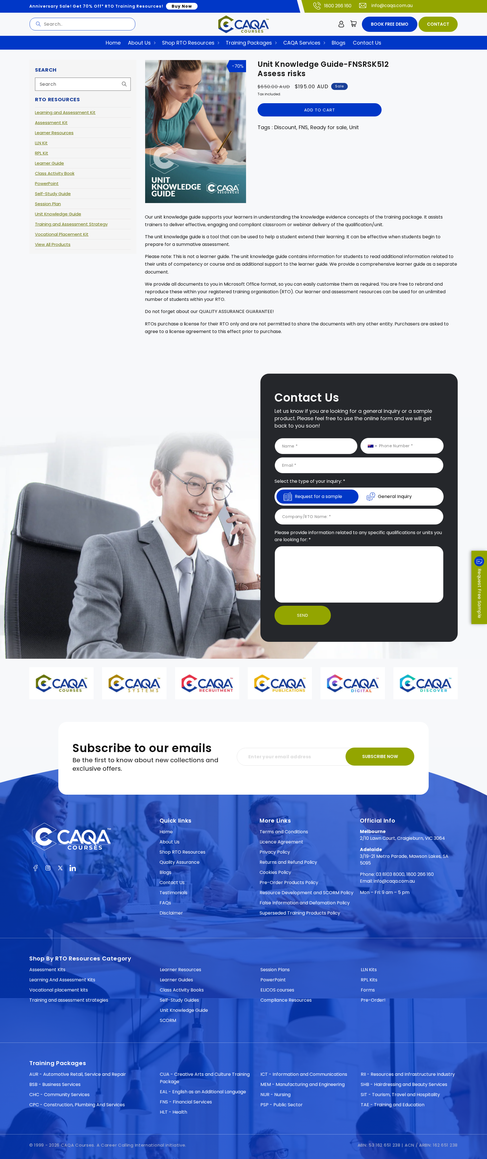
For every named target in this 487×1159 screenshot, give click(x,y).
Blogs (165, 872)
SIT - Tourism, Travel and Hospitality (400, 1094)
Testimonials (173, 892)
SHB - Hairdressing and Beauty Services (404, 1084)
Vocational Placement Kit (61, 234)
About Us (170, 842)
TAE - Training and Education (392, 1104)
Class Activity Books (182, 990)
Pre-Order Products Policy (289, 882)
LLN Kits (369, 969)
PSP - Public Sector (281, 1104)
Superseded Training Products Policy (300, 913)
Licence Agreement (281, 842)
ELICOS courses (277, 990)
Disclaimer (171, 913)
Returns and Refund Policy (288, 862)
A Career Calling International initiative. (141, 1145)
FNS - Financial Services (186, 1102)
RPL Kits (369, 980)
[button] (353, 24)
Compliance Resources (286, 1000)
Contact (438, 24)
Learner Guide (49, 163)
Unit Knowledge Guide (58, 214)
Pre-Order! (373, 1000)
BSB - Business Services (55, 1084)
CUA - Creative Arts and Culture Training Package (205, 1078)
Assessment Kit (51, 122)
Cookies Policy (275, 872)
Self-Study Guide (53, 194)
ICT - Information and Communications (303, 1074)
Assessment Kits (47, 969)
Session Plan (48, 204)
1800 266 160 (337, 6)
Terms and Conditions (284, 832)
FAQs (165, 903)
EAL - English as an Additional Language (203, 1092)
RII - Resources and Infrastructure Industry (408, 1074)
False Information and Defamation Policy (305, 903)
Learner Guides (176, 980)
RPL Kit (41, 153)
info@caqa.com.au (392, 5)
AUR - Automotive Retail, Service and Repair (77, 1074)
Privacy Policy (275, 852)
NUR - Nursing (275, 1094)
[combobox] (82, 24)
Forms (368, 990)
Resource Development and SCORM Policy (306, 892)
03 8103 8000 (390, 874)
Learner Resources (54, 133)
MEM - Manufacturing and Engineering (302, 1084)
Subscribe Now (380, 756)
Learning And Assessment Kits (62, 980)
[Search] (38, 24)
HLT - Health (173, 1112)
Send (302, 615)
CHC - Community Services (59, 1094)
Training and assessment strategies (68, 1000)
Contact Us (172, 882)
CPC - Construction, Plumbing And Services (77, 1104)
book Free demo (389, 24)
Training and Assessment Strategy (71, 224)
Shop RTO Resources (182, 852)
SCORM (168, 1020)
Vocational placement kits (58, 990)
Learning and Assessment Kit (65, 112)
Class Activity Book (54, 173)
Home (166, 832)
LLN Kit (41, 143)
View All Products (52, 244)
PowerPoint (47, 183)
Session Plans (275, 969)
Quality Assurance (180, 862)
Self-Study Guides (179, 1000)
